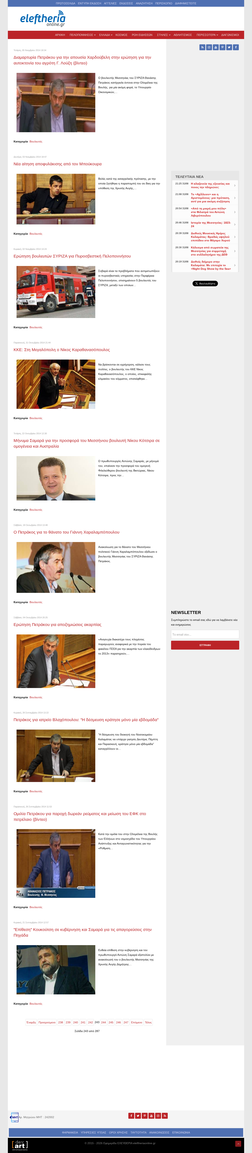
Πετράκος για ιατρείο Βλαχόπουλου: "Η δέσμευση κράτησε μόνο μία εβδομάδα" (86, 719)
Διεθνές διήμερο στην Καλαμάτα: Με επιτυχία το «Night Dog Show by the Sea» (211, 265)
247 (126, 1022)
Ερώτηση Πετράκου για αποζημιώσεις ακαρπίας (57, 624)
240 (75, 1022)
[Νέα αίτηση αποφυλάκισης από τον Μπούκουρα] (56, 198)
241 (83, 1022)
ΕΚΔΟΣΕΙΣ (126, 3)
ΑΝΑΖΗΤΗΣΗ (144, 3)
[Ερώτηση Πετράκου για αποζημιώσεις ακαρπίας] (56, 660)
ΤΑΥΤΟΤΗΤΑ (138, 1132)
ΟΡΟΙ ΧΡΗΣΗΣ (118, 1132)
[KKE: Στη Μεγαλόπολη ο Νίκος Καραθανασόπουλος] (56, 384)
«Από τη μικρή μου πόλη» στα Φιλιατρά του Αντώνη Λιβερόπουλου (208, 212)
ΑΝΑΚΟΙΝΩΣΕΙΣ (159, 1132)
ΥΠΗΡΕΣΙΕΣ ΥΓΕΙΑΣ (93, 1132)
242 (90, 1022)
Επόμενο (136, 1022)
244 (103, 1022)
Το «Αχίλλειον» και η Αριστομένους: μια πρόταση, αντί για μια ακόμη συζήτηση (210, 198)
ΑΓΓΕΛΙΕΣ (110, 3)
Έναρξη (31, 1022)
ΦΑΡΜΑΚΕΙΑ (70, 1132)
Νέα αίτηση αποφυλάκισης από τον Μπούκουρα (58, 164)
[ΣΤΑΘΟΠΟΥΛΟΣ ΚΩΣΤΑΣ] (20, 1145)
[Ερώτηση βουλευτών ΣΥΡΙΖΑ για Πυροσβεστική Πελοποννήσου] (56, 291)
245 (111, 1022)
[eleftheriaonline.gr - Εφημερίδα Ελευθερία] (43, 19)
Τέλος (148, 1022)
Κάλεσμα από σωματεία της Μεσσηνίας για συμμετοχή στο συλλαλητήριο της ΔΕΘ (210, 251)
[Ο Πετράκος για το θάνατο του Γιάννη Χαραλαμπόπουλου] (56, 567)
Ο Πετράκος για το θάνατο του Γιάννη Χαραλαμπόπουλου (66, 532)
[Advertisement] (205, 383)
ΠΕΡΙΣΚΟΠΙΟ (163, 3)
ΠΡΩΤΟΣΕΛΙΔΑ (65, 3)
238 (60, 1022)
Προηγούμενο (47, 1022)
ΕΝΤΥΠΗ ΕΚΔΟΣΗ (89, 3)
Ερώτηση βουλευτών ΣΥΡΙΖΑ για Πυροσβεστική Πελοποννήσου (72, 256)
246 (118, 1022)
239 (68, 1022)
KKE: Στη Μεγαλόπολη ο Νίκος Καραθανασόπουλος (62, 349)
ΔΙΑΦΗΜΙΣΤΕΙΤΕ (185, 3)
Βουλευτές (36, 141)
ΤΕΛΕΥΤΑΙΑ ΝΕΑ (189, 177)
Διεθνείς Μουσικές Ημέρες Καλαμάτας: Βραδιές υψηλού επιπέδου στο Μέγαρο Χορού (210, 237)
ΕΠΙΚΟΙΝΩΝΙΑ (181, 1132)
